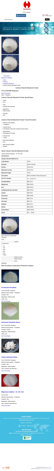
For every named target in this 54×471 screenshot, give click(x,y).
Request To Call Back (6, 77)
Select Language (26, 12)
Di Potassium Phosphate (8, 287)
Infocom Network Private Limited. (46, 468)
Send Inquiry (6, 76)
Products (5, 81)
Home (4, 80)
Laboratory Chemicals (8, 83)
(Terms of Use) (49, 467)
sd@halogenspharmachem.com (26, 420)
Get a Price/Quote (5, 93)
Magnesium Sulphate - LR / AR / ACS (12, 392)
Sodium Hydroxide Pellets (9, 357)
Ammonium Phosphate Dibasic (10, 322)
